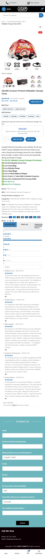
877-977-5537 (11, 537)
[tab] (10, 226)
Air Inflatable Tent (11, 204)
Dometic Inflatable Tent (25, 204)
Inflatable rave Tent (30, 209)
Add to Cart (17, 139)
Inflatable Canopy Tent (29, 207)
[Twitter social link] (10, 220)
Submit (22, 523)
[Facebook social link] (8, 220)
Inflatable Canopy (15, 207)
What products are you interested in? (17, 453)
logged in (15, 405)
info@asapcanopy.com (13, 539)
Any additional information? (13, 508)
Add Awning (6, 112)
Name (5, 430)
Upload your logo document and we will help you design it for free (22, 123)
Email (5, 464)
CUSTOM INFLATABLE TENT (16, 21)
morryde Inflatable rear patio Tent (23, 211)
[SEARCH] (41, 15)
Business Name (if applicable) (14, 442)
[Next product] (42, 27)
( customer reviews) (17, 98)
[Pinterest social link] (13, 220)
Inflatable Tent (6, 211)
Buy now (31, 139)
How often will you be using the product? (18, 497)
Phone (5, 475)
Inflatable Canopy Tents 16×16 (11, 24)
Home (4, 21)
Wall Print (5, 105)
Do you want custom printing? (14, 486)
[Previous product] (38, 27)
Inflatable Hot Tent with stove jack (13, 209)
